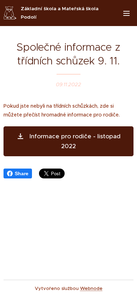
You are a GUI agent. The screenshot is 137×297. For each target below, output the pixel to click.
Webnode (91, 288)
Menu (126, 13)
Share (21, 173)
